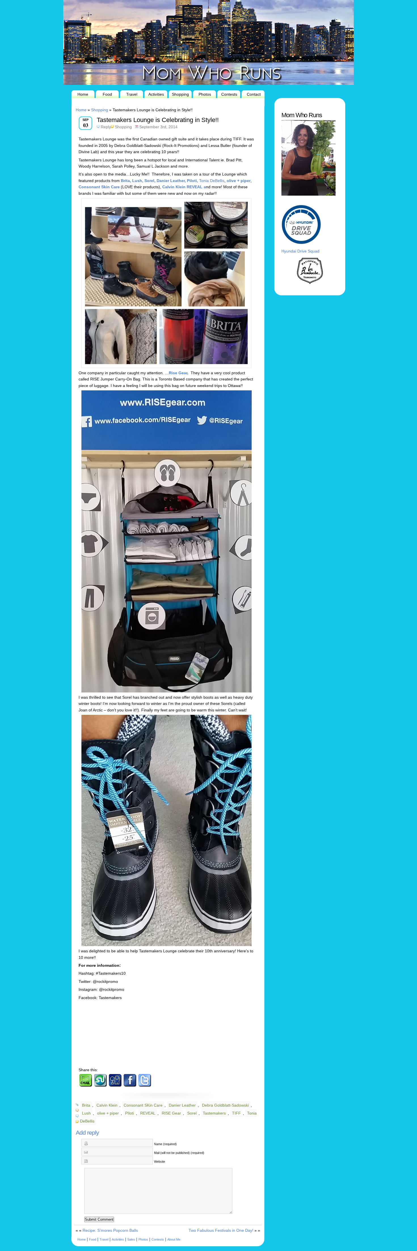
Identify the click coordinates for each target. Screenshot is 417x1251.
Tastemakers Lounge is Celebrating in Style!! (158, 119)
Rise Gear (178, 373)
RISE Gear (171, 1113)
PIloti (129, 1113)
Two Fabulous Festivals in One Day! (221, 1230)
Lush (86, 1113)
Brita (86, 1105)
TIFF (236, 1113)
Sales (131, 1239)
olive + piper (108, 1113)
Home (82, 94)
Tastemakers (214, 1113)
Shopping (180, 94)
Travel (131, 94)
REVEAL (147, 1113)
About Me (173, 1239)
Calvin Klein (106, 1105)
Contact (254, 94)
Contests (229, 94)
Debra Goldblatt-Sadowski (225, 1105)
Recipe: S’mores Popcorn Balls (110, 1230)
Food (107, 94)
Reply (106, 127)
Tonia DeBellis (211, 180)
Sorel (192, 1113)
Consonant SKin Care (143, 1105)
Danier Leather (182, 1105)
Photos (205, 94)
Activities (156, 94)
